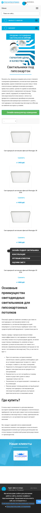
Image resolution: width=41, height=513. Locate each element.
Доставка (34, 488)
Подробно (20, 286)
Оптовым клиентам (21, 258)
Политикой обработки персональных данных (18, 503)
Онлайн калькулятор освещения (21, 112)
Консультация (18, 254)
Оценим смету (18, 262)
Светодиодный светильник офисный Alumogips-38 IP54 (20, 191)
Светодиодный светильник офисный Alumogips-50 (20, 230)
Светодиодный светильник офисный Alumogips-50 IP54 (20, 271)
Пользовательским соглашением (18, 506)
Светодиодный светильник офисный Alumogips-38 (20, 150)
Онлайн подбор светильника (25, 250)
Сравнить (21, 158)
